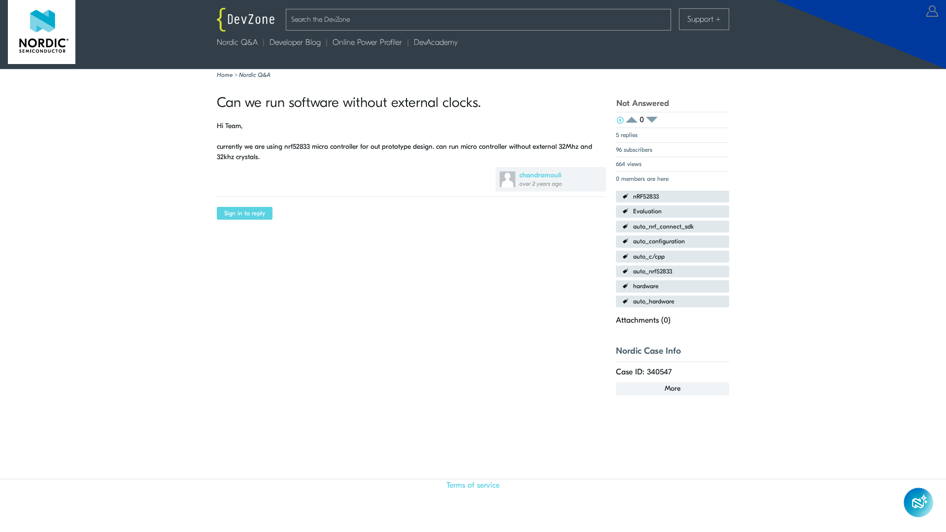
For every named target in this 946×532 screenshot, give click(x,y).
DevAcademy (436, 42)
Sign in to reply (244, 213)
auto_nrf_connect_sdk (663, 226)
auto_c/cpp (649, 256)
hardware (646, 286)
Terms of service (473, 485)
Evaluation (647, 211)
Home (225, 74)
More (672, 388)
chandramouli (540, 175)
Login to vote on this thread (635, 120)
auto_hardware (654, 301)
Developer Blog (295, 42)
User (932, 11)
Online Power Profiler (367, 42)
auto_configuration (659, 241)
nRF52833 (646, 196)
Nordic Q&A (237, 42)
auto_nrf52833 (652, 271)
